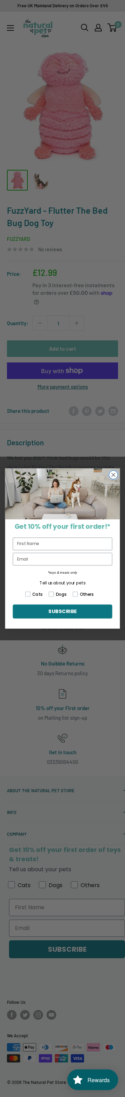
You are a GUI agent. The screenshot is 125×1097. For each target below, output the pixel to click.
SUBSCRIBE (62, 611)
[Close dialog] (113, 474)
